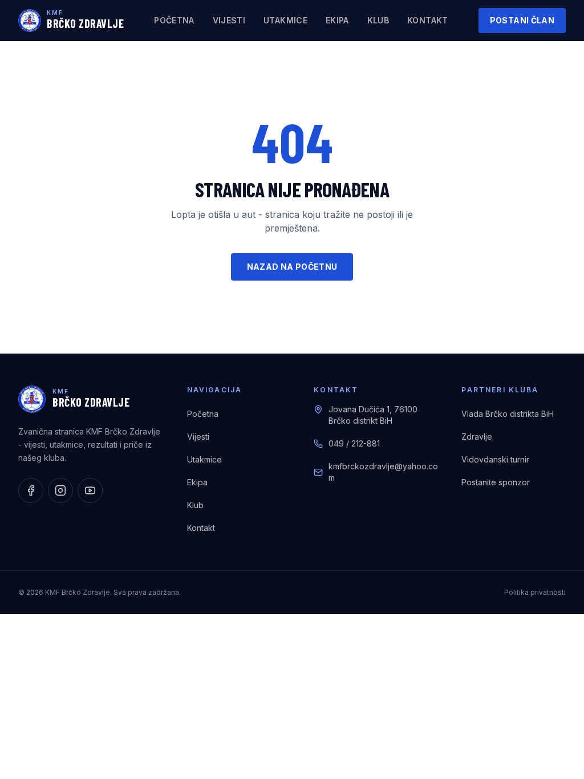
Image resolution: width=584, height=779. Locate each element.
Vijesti (229, 20)
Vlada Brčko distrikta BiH (507, 414)
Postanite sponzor (495, 482)
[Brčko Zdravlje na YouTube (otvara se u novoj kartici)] (90, 490)
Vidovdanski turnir (495, 459)
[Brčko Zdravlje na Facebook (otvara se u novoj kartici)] (30, 490)
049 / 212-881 (354, 443)
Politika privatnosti (535, 592)
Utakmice (285, 20)
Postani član (522, 20)
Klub (378, 20)
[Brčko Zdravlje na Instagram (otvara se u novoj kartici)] (60, 490)
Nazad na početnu (292, 266)
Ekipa (337, 20)
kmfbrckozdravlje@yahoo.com (383, 471)
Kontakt (427, 20)
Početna (174, 20)
